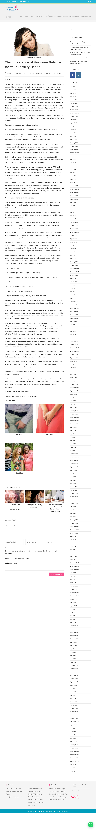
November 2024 (74, 152)
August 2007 (73, 764)
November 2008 (74, 715)
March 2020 (73, 338)
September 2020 (74, 318)
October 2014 (74, 533)
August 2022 (73, 242)
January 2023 (74, 225)
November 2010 (74, 635)
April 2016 (73, 483)
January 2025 (74, 146)
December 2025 (74, 109)
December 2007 (74, 751)
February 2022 (74, 262)
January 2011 (74, 629)
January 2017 (74, 453)
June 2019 (73, 367)
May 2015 (72, 513)
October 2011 (74, 599)
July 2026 (72, 86)
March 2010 (73, 662)
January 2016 (74, 493)
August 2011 (73, 606)
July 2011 (72, 609)
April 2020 (73, 334)
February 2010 (74, 665)
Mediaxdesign (63, 811)
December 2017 (74, 417)
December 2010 (74, 632)
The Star (47, 73)
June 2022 (73, 248)
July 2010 (72, 649)
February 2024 (74, 182)
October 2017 (74, 424)
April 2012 (73, 579)
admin (9, 73)
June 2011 (73, 612)
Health (32, 73)
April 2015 (73, 516)
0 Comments (58, 73)
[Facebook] (72, 75)
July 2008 (72, 728)
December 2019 (74, 348)
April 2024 (73, 176)
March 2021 (73, 298)
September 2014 (74, 536)
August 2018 (73, 394)
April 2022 (73, 255)
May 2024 (72, 172)
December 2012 (74, 569)
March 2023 (73, 219)
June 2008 (73, 731)
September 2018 (74, 391)
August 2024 (73, 162)
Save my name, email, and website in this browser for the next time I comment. (31, 552)
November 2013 (74, 566)
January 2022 (74, 265)
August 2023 (73, 202)
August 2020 (73, 321)
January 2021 (74, 305)
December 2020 (74, 308)
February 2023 (74, 222)
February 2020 (74, 341)
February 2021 (74, 301)
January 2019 (74, 384)
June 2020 (73, 328)
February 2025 (74, 143)
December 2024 (74, 149)
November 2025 (74, 113)
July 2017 (72, 434)
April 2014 (73, 553)
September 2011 (74, 602)
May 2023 (72, 212)
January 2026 (74, 106)
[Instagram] (78, 75)
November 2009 (74, 675)
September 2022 (74, 238)
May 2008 (72, 735)
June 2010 (73, 652)
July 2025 (72, 126)
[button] (90, 824)
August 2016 (73, 470)
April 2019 (73, 374)
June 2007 (73, 771)
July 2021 (72, 285)
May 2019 (72, 371)
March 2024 (73, 179)
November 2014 (74, 529)
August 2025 (73, 123)
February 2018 (74, 410)
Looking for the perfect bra (14, 506)
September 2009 (74, 682)
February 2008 (74, 744)
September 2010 (74, 642)
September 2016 (74, 467)
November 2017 (74, 420)
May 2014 (72, 549)
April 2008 (73, 738)
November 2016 (74, 460)
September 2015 (74, 506)
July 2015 (72, 510)
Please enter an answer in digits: (17, 558)
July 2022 (72, 245)
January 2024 (74, 186)
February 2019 (74, 381)
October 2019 (74, 354)
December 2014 (74, 526)
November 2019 (74, 351)
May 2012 (72, 576)
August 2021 (73, 281)
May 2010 (72, 655)
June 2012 (73, 572)
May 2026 (72, 93)
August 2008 (73, 725)
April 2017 (73, 444)
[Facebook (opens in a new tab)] (88, 2)
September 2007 (74, 761)
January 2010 (74, 668)
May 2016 (72, 480)
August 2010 (73, 645)
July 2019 (72, 364)
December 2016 (74, 457)
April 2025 (73, 136)
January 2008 (74, 748)
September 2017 (74, 427)
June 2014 (73, 546)
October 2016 (74, 463)
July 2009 (72, 688)
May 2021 (72, 291)
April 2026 (73, 96)
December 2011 (74, 592)
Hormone (39, 73)
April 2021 (73, 295)
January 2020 (74, 344)
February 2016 (74, 490)
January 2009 (74, 708)
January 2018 (74, 414)
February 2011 (74, 625)
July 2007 (72, 768)
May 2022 (72, 252)
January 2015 (74, 523)
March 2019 (73, 377)
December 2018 (74, 387)
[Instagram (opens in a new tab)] (90, 2)
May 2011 (72, 615)
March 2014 (73, 556)
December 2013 (74, 563)
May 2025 (72, 133)
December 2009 (74, 672)
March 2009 (73, 701)
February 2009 (74, 705)
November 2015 (74, 500)
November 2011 (74, 596)
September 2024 (74, 159)
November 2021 (74, 272)
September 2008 (74, 721)
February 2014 (74, 559)
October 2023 (74, 195)
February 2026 (74, 103)
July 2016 (72, 473)
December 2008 (74, 711)
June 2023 (73, 209)
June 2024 (73, 169)
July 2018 (72, 397)
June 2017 (73, 437)
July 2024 (72, 166)
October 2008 (74, 718)
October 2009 (74, 678)
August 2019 (73, 361)
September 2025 (74, 119)
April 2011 (73, 619)
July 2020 (72, 324)
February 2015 (74, 520)
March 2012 (73, 582)
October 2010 (74, 639)
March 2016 (73, 487)
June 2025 (73, 129)
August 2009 (73, 685)
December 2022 (74, 228)
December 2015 (74, 496)
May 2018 (72, 404)
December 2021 (74, 268)
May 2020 (72, 331)
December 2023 (74, 189)
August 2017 (73, 430)
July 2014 (72, 543)
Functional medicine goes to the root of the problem (54, 507)
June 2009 (73, 692)
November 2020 (74, 311)
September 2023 (74, 199)
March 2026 (73, 100)
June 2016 (73, 477)
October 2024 (74, 156)
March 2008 (73, 741)
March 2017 (73, 447)
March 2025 (73, 139)
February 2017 (74, 450)
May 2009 (72, 695)
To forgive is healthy (34, 505)
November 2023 (74, 192)
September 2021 (74, 278)
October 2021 (74, 275)
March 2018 (73, 407)
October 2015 (74, 503)
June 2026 (73, 90)
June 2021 (73, 288)
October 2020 (74, 315)
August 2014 (73, 539)
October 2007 (74, 758)
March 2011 (73, 622)
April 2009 (73, 698)
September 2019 (74, 358)
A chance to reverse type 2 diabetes (80, 58)
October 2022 (74, 235)
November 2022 (74, 232)
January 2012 (74, 589)
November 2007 (74, 754)
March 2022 (73, 258)
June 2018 (73, 400)
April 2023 (73, 215)
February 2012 (74, 586)
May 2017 (72, 440)
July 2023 (72, 205)
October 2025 (74, 116)
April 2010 (73, 659)
